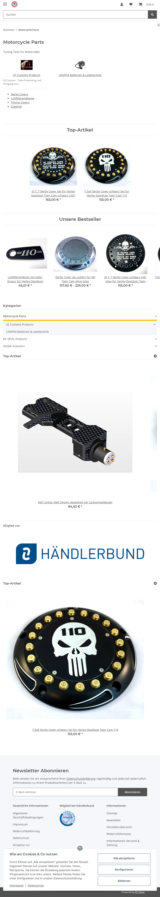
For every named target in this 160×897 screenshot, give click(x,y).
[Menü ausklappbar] (5, 2)
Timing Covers (20, 102)
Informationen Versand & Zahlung (123, 843)
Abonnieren (132, 792)
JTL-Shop (139, 892)
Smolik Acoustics (14, 346)
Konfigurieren (124, 869)
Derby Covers (19, 94)
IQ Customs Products (26, 75)
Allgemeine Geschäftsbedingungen (28, 815)
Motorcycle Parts (14, 316)
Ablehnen (124, 880)
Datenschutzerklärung (81, 778)
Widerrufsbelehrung (26, 831)
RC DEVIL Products (15, 339)
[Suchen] (152, 14)
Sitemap (112, 813)
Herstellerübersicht (119, 827)
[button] (121, 4)
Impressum (17, 885)
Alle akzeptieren (124, 858)
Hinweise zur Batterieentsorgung (25, 847)
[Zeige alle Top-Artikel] (155, 356)
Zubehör (16, 106)
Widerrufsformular (119, 834)
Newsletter (114, 820)
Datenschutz (36, 885)
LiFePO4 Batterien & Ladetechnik (80, 75)
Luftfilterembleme (22, 98)
